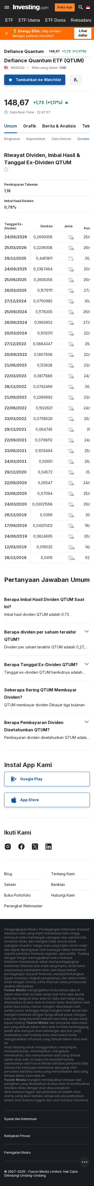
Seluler (10, 884)
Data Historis (61, 139)
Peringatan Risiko (17, 1152)
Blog (8, 874)
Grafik (29, 126)
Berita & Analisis (59, 126)
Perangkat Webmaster (23, 906)
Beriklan (58, 884)
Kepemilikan (35, 139)
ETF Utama (29, 20)
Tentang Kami (63, 874)
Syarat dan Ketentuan (20, 1119)
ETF (9, 20)
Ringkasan (12, 139)
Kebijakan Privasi (17, 1136)
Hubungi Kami (63, 895)
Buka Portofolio (17, 895)
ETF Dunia (55, 20)
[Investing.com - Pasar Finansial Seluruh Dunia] (30, 7)
